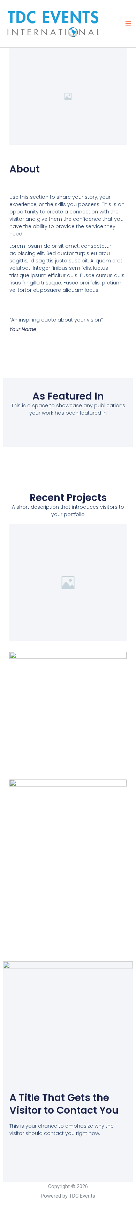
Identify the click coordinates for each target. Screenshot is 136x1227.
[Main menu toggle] (128, 23)
